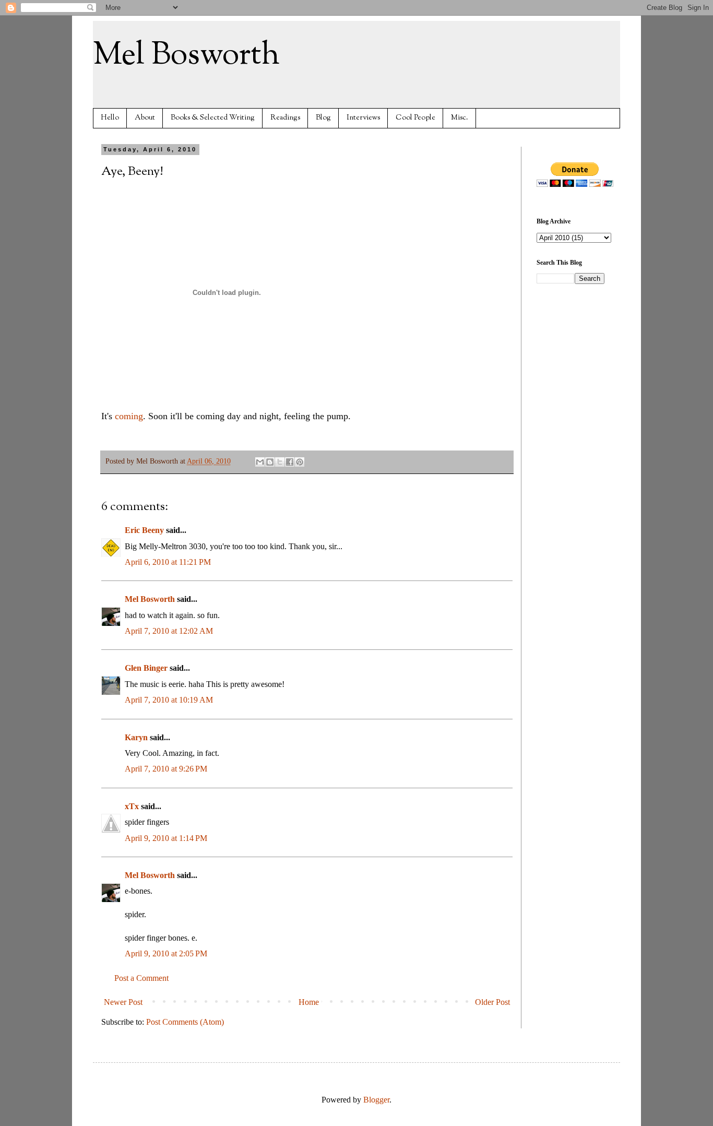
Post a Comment (141, 978)
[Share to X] (280, 462)
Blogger (376, 1099)
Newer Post (123, 1002)
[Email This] (260, 462)
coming (129, 416)
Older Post (492, 1002)
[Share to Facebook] (289, 462)
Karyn (136, 737)
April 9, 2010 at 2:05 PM (166, 953)
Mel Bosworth (186, 55)
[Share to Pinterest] (299, 462)
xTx (132, 806)
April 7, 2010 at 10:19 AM (169, 699)
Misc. (459, 118)
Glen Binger (146, 667)
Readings (285, 118)
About (145, 118)
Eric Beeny (144, 530)
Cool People (415, 118)
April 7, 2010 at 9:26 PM (166, 768)
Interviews (363, 118)
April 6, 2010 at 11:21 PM (168, 562)
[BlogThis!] (270, 462)
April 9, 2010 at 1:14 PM (166, 838)
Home (309, 1002)
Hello (110, 118)
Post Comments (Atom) (185, 1021)
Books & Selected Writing (213, 118)
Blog (323, 118)
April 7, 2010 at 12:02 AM (169, 630)
